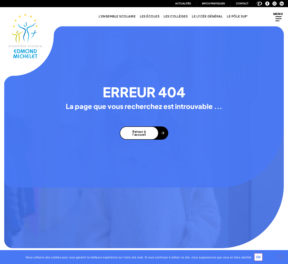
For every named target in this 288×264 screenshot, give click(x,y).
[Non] (281, 257)
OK (258, 257)
